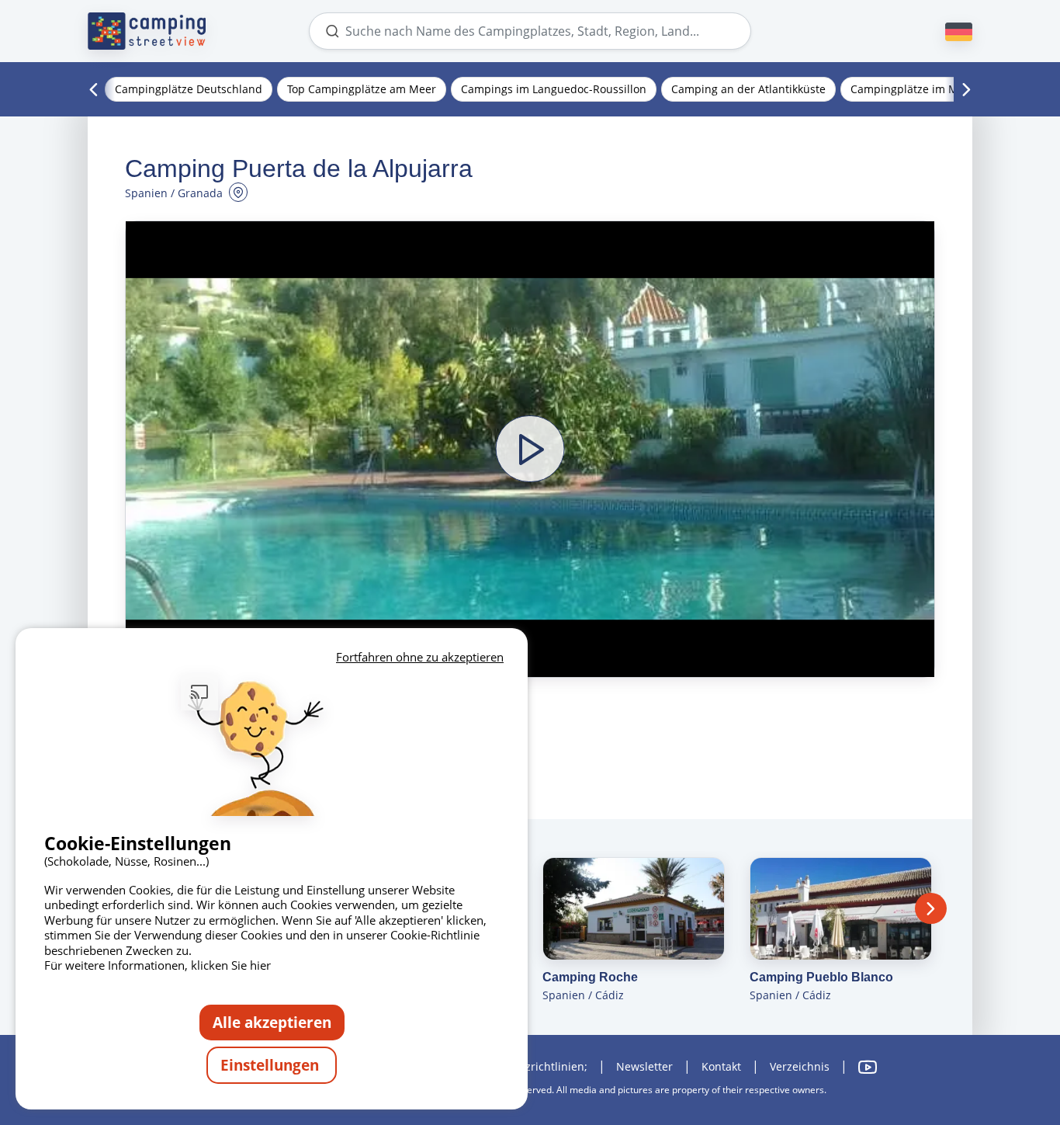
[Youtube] (867, 1067)
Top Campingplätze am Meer (361, 89)
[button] (530, 448)
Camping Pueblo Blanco (821, 977)
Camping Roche (590, 977)
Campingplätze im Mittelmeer (928, 89)
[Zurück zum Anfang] (1004, 1050)
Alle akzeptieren (272, 1022)
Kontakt (721, 1066)
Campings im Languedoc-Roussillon (553, 89)
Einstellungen (271, 1065)
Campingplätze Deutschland (188, 89)
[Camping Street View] (147, 31)
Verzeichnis (800, 1066)
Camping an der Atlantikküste (748, 89)
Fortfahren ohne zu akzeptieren (420, 657)
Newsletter (644, 1066)
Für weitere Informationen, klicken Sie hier (157, 965)
